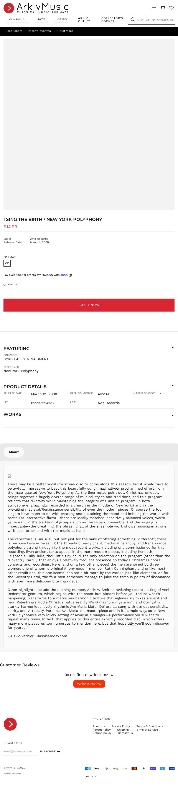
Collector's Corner (112, 19)
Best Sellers (14, 30)
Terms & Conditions (150, 726)
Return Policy (101, 729)
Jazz (41, 19)
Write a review (89, 684)
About (14, 452)
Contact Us (125, 733)
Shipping (123, 729)
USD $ (90, 776)
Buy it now (89, 305)
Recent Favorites (39, 30)
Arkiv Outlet (84, 19)
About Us (98, 726)
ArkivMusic (20, 768)
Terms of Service (146, 729)
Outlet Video (65, 30)
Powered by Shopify (12, 773)
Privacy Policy (121, 726)
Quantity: (11, 284)
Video (62, 19)
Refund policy (101, 733)
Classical (17, 19)
